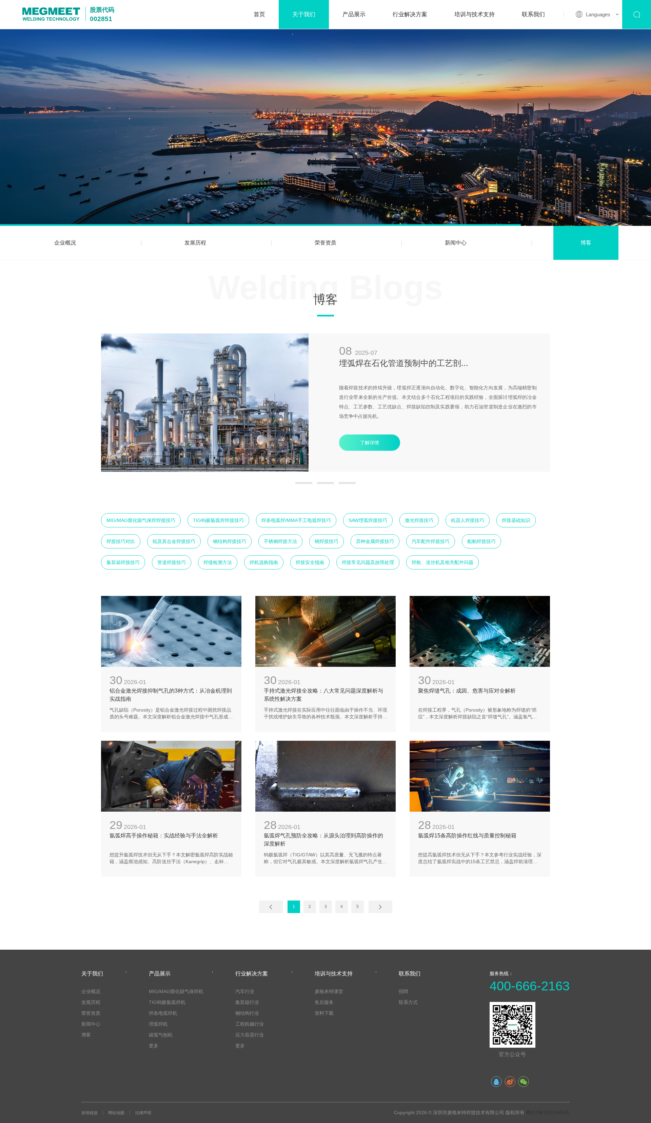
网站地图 (116, 1112)
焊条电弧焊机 (163, 1013)
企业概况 (65, 243)
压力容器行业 (249, 1035)
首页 (259, 14)
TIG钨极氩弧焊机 (167, 1002)
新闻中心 (456, 243)
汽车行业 (244, 991)
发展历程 (195, 243)
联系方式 (408, 1002)
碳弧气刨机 (161, 1035)
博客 (585, 243)
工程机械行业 (249, 1024)
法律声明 (143, 1112)
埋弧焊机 (158, 1024)
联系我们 (533, 14)
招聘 (403, 991)
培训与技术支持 (474, 14)
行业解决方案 (410, 14)
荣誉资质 (325, 243)
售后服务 (324, 1002)
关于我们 (303, 14)
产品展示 (354, 14)
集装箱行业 (247, 1002)
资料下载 (324, 1013)
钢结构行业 (247, 1013)
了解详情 (369, 442)
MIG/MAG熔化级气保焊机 (176, 991)
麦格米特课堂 (329, 991)
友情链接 (89, 1112)
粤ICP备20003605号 (548, 1112)
